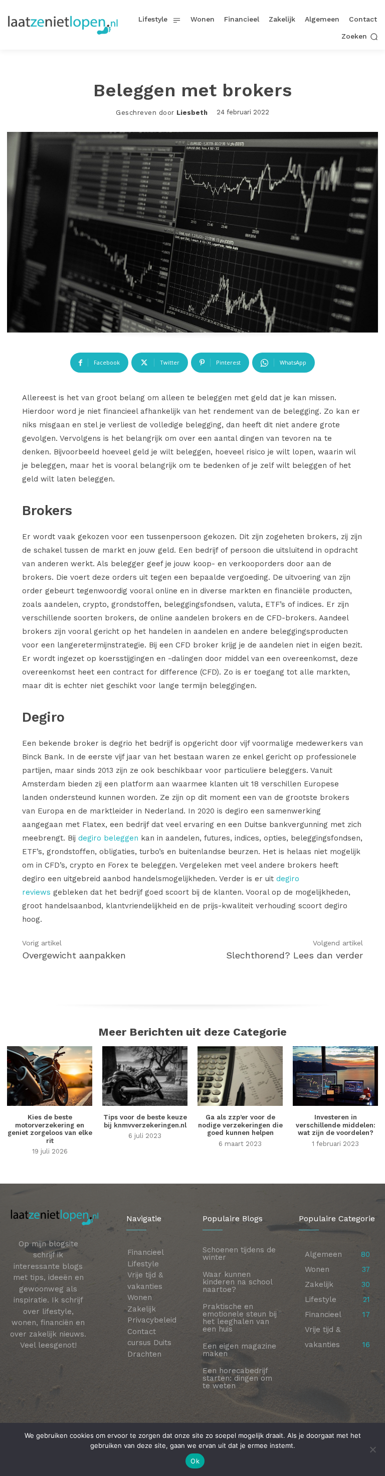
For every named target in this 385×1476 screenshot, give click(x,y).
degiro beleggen (108, 838)
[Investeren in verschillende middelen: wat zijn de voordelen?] (335, 1076)
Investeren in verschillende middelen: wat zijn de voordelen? (335, 1124)
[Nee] (372, 1449)
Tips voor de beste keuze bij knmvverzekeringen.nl (145, 1121)
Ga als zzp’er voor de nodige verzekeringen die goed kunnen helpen (240, 1124)
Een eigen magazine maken (239, 1350)
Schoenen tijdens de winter (239, 1253)
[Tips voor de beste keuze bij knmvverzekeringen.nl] (144, 1076)
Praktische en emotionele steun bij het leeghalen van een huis (240, 1318)
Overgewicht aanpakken (74, 955)
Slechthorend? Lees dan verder (294, 955)
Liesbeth (192, 112)
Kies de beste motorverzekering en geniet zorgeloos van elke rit (50, 1128)
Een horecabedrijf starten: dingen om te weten (237, 1378)
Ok (195, 1461)
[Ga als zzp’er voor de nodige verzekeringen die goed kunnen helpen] (240, 1076)
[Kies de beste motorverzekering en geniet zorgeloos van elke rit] (49, 1076)
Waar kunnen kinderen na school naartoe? (238, 1282)
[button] (359, 37)
